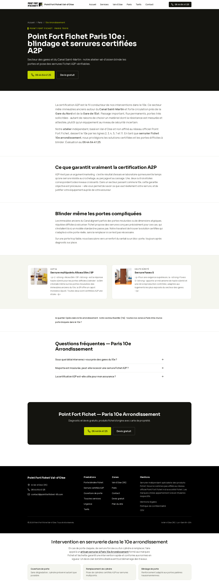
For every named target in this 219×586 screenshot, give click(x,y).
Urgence (88, 503)
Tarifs (138, 4)
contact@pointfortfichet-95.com (47, 494)
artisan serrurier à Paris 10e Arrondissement (104, 551)
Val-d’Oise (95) (119, 482)
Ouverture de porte (93, 493)
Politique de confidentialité (153, 506)
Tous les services (92, 498)
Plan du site (117, 503)
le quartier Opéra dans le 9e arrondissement (76, 317)
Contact (149, 4)
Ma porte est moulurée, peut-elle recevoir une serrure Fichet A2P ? (91, 368)
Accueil (92, 4)
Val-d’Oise (118, 4)
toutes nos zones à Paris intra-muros (144, 317)
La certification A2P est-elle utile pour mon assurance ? (85, 376)
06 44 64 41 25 (43, 75)
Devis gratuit (67, 75)
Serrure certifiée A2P (94, 487)
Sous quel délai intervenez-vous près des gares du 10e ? (86, 359)
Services (104, 4)
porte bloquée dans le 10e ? (68, 322)
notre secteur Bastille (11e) (112, 317)
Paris (129, 4)
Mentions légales (148, 501)
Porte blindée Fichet (93, 482)
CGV (142, 510)
